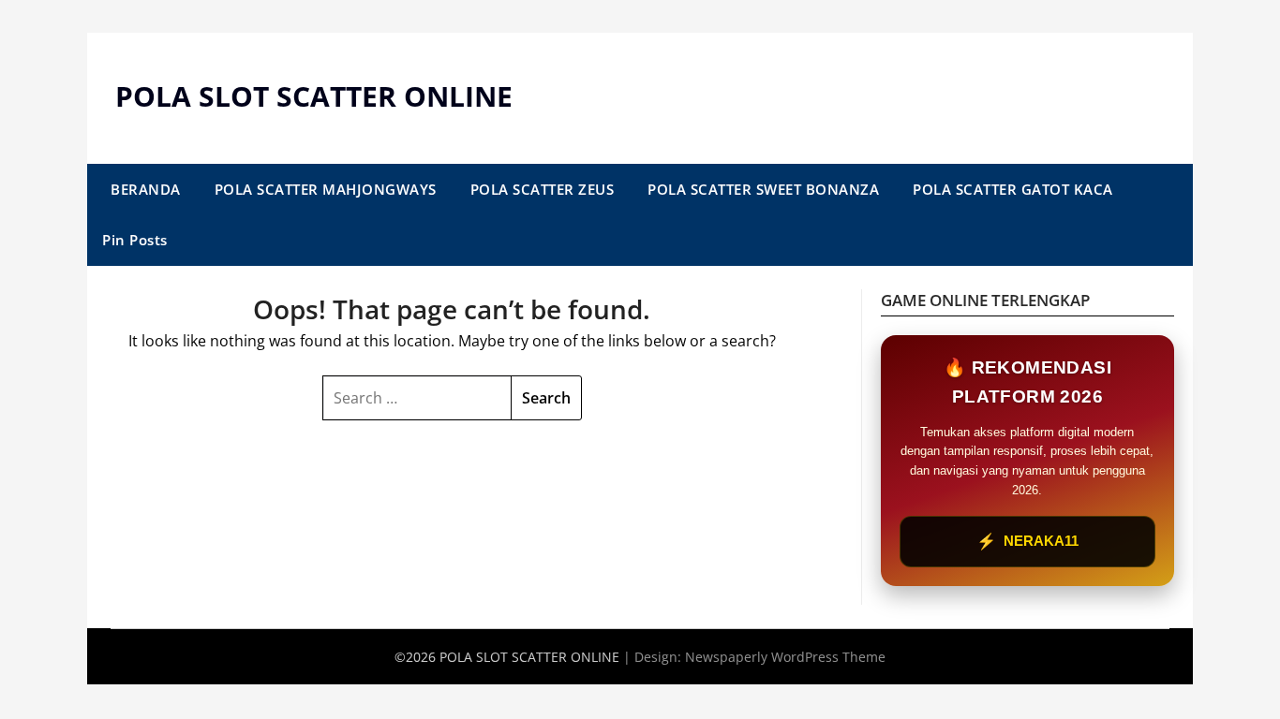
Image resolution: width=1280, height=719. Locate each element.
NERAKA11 (1027, 541)
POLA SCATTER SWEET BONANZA (763, 189)
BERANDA (146, 189)
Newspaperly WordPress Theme (785, 657)
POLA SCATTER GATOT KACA (1013, 189)
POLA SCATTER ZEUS (542, 189)
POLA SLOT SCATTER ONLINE (314, 96)
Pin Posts (135, 239)
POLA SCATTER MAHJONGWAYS (326, 189)
